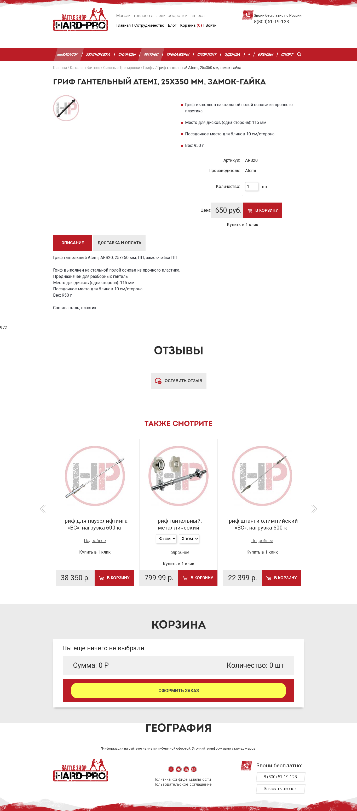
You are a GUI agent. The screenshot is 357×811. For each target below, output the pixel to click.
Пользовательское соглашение (182, 784)
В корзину (266, 210)
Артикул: (231, 160)
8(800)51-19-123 (271, 21)
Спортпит (207, 54)
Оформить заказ (178, 690)
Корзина (191, 25)
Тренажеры (178, 54)
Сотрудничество (149, 25)
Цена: (205, 210)
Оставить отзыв (183, 380)
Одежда (232, 54)
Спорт (287, 54)
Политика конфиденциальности (182, 779)
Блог (172, 25)
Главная (123, 25)
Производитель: (224, 170)
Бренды (266, 54)
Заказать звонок (280, 788)
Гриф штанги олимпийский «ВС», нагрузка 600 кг (262, 524)
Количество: (228, 186)
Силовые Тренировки (121, 68)
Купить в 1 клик (242, 224)
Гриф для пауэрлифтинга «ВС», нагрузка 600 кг (95, 524)
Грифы (148, 68)
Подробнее (95, 540)
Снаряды (127, 54)
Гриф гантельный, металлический (178, 524)
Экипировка (98, 54)
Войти (211, 25)
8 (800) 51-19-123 (280, 776)
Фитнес (151, 54)
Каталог (70, 54)
